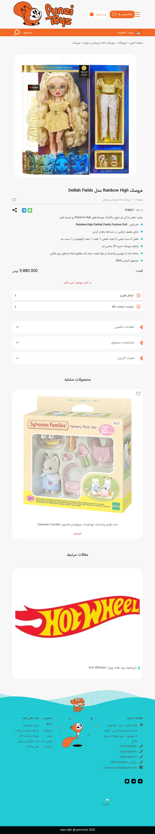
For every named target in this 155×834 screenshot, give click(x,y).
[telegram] (24, 210)
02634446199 (128, 752)
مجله (49, 736)
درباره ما (48, 746)
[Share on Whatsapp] (30, 210)
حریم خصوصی (31, 725)
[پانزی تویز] (44, 14)
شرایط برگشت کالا (29, 736)
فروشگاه (122, 43)
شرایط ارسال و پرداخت (27, 731)
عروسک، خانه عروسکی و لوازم (99, 43)
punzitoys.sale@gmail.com (119, 768)
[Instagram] (140, 781)
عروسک (76, 43)
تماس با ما (46, 741)
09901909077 (128, 757)
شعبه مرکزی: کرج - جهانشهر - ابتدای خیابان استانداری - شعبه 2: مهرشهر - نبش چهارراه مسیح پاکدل (120, 733)
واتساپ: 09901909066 (124, 762)
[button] (14, 199)
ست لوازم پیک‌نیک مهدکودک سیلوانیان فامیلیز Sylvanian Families (78, 524)
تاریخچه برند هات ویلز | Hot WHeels (113, 667)
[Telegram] (133, 781)
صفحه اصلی (136, 43)
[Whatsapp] (127, 781)
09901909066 (128, 746)
